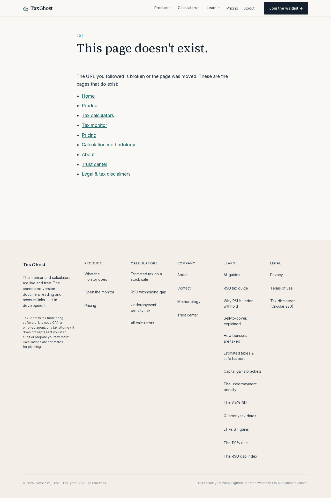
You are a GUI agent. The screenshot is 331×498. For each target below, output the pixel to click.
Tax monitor (94, 125)
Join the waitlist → (286, 8)
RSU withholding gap (148, 292)
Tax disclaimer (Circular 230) (282, 304)
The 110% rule (236, 443)
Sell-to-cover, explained (235, 321)
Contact (184, 288)
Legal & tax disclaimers (106, 174)
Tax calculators (98, 115)
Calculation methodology (108, 144)
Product (161, 7)
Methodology (188, 301)
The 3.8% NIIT (236, 402)
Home (88, 96)
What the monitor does (96, 277)
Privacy (276, 274)
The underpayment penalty (240, 387)
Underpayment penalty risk (143, 307)
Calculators (187, 7)
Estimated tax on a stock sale (146, 277)
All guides (232, 274)
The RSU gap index (240, 456)
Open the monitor (99, 292)
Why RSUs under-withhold (239, 304)
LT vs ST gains (236, 429)
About (249, 8)
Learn (211, 7)
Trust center (94, 164)
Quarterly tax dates (240, 416)
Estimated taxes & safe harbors (239, 356)
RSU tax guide (236, 288)
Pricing (232, 8)
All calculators (142, 323)
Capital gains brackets (242, 371)
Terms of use (281, 288)
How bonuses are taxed (235, 338)
